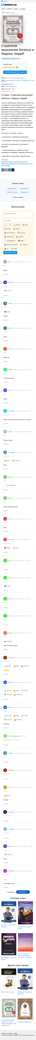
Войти (5, 1)
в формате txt (24, 188)
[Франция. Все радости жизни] (25, 924)
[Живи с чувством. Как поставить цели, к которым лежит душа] (25, 951)
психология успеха (7, 161)
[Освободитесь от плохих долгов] (8, 955)
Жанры (15, 9)
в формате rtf (25, 192)
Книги (3, 9)
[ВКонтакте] (2, 169)
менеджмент (25, 80)
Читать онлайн (10, 72)
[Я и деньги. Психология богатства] (8, 922)
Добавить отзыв (10, 252)
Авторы (9, 9)
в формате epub (12, 192)
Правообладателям (29, 1035)
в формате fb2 (12, 188)
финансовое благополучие (9, 163)
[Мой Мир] (9, 169)
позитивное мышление (20, 161)
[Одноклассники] (6, 169)
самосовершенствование (13, 80)
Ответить (5, 274)
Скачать (22, 72)
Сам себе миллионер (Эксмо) (15, 78)
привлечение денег (24, 163)
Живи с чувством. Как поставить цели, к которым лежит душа (25, 955)
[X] (12, 169)
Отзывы (22, 9)
